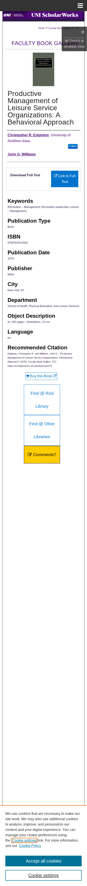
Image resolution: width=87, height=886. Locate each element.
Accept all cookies (43, 861)
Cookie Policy (30, 846)
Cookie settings (24, 840)
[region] (43, 845)
